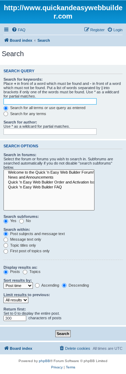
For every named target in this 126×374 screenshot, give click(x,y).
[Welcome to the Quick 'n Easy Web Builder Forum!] (49, 172)
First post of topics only (29, 251)
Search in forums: (20, 155)
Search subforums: (21, 216)
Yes (12, 221)
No (28, 221)
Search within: (17, 229)
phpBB (44, 361)
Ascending (50, 285)
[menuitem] (19, 30)
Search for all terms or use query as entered (47, 108)
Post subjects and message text (37, 234)
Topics (34, 271)
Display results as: (20, 267)
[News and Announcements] (49, 177)
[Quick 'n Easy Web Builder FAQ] (49, 187)
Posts (14, 271)
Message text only (25, 239)
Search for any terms (27, 114)
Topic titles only (22, 245)
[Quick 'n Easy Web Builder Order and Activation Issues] (49, 182)
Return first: (15, 309)
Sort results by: (18, 280)
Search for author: (20, 122)
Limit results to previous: (27, 295)
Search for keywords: (23, 79)
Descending (78, 285)
